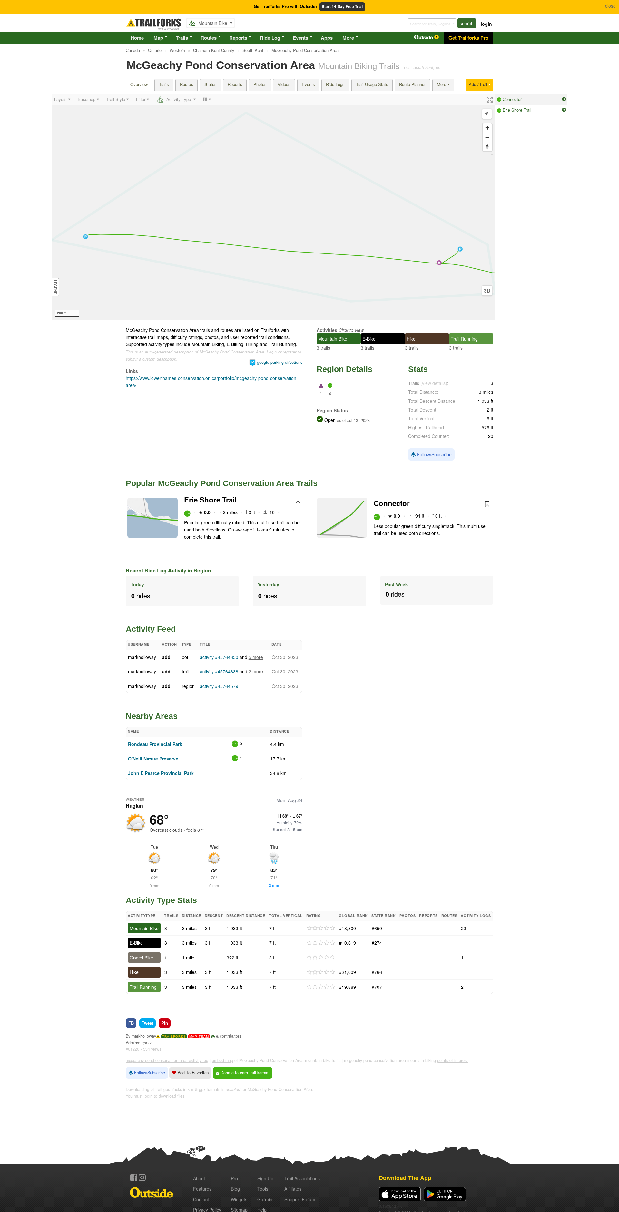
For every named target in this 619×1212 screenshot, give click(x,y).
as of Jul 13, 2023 (353, 420)
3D (487, 290)
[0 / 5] (321, 928)
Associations (302, 1178)
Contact (201, 1199)
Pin (164, 1023)
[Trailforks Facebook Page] (133, 1177)
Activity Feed (151, 628)
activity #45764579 (219, 686)
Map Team (199, 1036)
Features (202, 1189)
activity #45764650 (219, 657)
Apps (327, 37)
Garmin (264, 1199)
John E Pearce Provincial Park (161, 773)
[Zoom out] (487, 137)
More (348, 37)
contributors (230, 1036)
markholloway (142, 657)
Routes (209, 37)
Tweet (147, 1023)
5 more (256, 657)
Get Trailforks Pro (468, 37)
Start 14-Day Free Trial (342, 6)
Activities (327, 330)
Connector (392, 503)
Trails (182, 37)
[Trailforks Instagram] (142, 1177)
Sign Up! (266, 1178)
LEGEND (55, 287)
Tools (262, 1189)
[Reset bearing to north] (487, 146)
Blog (235, 1189)
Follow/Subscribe (434, 454)
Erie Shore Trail (210, 499)
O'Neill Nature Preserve (153, 758)
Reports (238, 37)
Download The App (405, 1178)
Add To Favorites (192, 1073)
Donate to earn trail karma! (244, 1073)
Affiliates (292, 1189)
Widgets (239, 1199)
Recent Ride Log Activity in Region (168, 570)
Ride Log (270, 37)
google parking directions (279, 362)
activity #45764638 (219, 671)
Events (300, 37)
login (486, 24)
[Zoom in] (487, 128)
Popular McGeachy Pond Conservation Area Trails (222, 483)
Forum (299, 1199)
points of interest (452, 1060)
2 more (256, 671)
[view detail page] (564, 99)
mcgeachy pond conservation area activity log (167, 1060)
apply (146, 1043)
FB (131, 1023)
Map (158, 37)
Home (137, 37)
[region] (273, 207)
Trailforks (174, 1036)
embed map (222, 1060)
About (199, 1178)
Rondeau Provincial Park (155, 744)
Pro (234, 1178)
